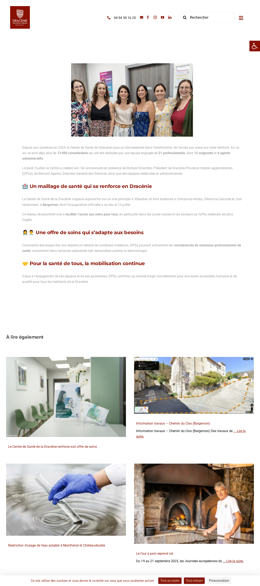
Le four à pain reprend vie (154, 553)
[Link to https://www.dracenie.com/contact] (141, 17)
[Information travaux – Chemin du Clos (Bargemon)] (194, 385)
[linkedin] (169, 17)
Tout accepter (170, 580)
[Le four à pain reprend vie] (194, 504)
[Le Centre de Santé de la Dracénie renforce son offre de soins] (66, 397)
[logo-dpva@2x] (20, 8)
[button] (254, 46)
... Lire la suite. (233, 561)
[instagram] (155, 17)
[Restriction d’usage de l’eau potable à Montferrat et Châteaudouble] (66, 500)
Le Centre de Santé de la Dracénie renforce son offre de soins (52, 447)
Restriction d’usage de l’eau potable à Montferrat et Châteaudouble (56, 545)
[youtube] (162, 17)
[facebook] (148, 17)
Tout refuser (194, 580)
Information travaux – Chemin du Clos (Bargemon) (173, 423)
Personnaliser (219, 580)
